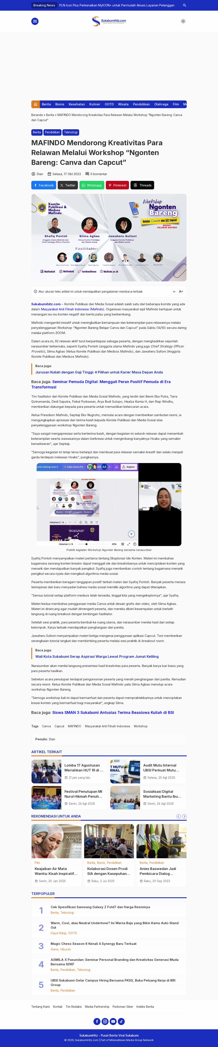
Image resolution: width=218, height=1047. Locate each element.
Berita (46, 104)
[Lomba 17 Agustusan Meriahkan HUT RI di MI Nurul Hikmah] (46, 771)
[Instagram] (105, 1021)
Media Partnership (97, 1006)
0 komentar (98, 174)
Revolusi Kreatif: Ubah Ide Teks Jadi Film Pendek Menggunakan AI (106, 5)
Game (55, 949)
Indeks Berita (145, 1006)
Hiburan (65, 949)
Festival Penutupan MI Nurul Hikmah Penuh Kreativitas (83, 796)
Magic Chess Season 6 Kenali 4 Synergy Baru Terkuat (93, 944)
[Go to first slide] (184, 816)
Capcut (59, 726)
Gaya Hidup (58, 933)
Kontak (57, 1006)
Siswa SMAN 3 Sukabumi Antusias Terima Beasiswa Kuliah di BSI (113, 712)
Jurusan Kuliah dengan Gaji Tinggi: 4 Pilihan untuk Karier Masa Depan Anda (99, 372)
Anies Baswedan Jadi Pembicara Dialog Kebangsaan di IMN (31, 874)
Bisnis (59, 104)
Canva (46, 726)
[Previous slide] (178, 816)
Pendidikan (141, 104)
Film (176, 104)
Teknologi (70, 132)
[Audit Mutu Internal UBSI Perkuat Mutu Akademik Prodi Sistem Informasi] (125, 771)
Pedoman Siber (123, 1006)
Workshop (141, 726)
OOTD (109, 104)
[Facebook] (96, 1021)
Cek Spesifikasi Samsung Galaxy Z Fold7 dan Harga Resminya (100, 907)
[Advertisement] (109, 64)
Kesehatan (77, 104)
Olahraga (161, 104)
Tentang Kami (40, 1006)
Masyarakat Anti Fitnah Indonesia (107, 726)
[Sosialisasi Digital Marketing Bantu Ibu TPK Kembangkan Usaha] (125, 797)
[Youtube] (113, 1021)
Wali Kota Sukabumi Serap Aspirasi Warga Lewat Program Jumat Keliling (97, 656)
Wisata (123, 104)
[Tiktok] (121, 1021)
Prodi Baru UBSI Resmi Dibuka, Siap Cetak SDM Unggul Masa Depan (86, 874)
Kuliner (94, 104)
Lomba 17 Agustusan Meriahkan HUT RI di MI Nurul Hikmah (84, 770)
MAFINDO (74, 726)
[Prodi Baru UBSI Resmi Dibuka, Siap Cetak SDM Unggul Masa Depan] (87, 841)
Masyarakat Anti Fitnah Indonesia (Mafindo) (72, 309)
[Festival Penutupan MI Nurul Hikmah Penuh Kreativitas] (46, 797)
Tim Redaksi (74, 1006)
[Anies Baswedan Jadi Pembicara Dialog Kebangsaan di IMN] (35, 841)
